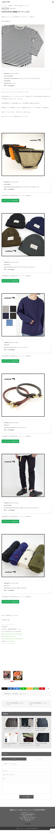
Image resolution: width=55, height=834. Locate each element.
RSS (29, 824)
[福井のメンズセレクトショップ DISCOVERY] (10, 2)
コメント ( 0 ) (14, 758)
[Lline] (23, 688)
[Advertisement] (12, 659)
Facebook (25, 824)
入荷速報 (5, 8)
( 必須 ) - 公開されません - (9, 774)
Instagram (27, 824)
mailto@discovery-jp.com (10, 636)
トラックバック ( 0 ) (38, 758)
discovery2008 (10, 641)
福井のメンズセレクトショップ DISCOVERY (27, 810)
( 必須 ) (5, 770)
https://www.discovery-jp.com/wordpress (14, 633)
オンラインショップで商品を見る (10, 200)
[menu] (53, 2)
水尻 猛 (9, 693)
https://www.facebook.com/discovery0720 (13, 638)
